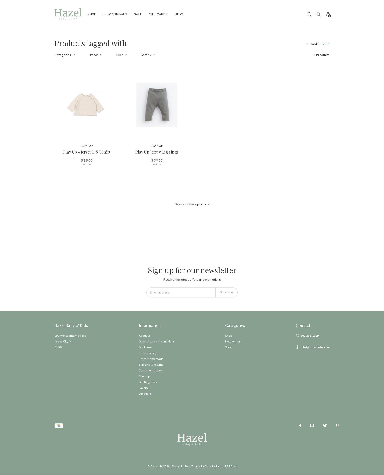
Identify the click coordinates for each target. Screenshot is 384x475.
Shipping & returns (151, 364)
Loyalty (143, 388)
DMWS (208, 466)
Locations (145, 393)
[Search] (318, 14)
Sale (138, 14)
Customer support (151, 370)
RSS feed (231, 466)
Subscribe (226, 292)
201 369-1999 (310, 335)
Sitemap (144, 376)
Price (119, 55)
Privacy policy (148, 353)
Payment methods (151, 359)
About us (145, 335)
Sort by (146, 55)
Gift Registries (148, 382)
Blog (179, 14)
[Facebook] (300, 426)
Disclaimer (145, 347)
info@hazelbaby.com (315, 347)
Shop (91, 14)
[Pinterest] (337, 426)
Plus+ (219, 466)
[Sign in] (309, 14)
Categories (62, 55)
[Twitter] (325, 426)
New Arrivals (115, 14)
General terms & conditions (157, 341)
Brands (94, 55)
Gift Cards (158, 14)
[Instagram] (312, 426)
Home (314, 44)
